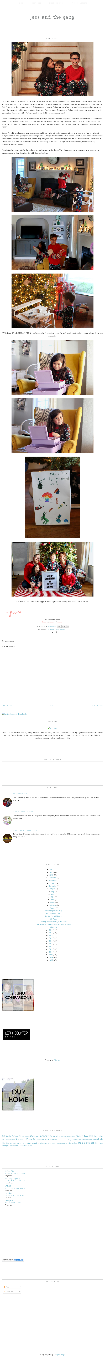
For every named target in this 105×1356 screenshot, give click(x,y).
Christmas (51, 629)
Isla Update (98, 1136)
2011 (50, 949)
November (52, 880)
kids (100, 1139)
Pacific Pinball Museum (53, 916)
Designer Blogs (59, 1354)
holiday (62, 629)
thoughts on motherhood (12, 1145)
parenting (36, 1142)
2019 (51, 875)
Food (86, 1135)
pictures (43, 1142)
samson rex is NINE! (15, 1195)
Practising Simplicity (12, 1178)
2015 (50, 938)
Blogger (57, 1060)
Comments (9, 1291)
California (6, 1135)
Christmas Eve (20, 794)
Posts (7, 1287)
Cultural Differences (68, 1136)
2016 (50, 935)
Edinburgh (79, 1136)
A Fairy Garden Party (23, 812)
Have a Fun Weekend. (15, 1173)
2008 (51, 957)
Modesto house (8, 1139)
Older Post (7, 705)
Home (20, 3)
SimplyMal (9, 1200)
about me (53, 1139)
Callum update (24, 1136)
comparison (82, 1139)
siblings (69, 1142)
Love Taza (8, 1193)
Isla (91, 1136)
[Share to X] (62, 626)
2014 (50, 941)
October (53, 883)
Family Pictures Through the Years (53, 921)
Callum (15, 1135)
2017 (50, 932)
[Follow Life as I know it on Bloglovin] (13, 1261)
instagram (52, 622)
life (3, 1142)
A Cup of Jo (9, 1171)
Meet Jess (36, 3)
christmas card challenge (64, 1140)
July (52, 891)
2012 (50, 946)
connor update (92, 1139)
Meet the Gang (56, 3)
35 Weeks (53, 919)
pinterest (60, 622)
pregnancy (52, 1142)
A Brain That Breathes (16, 1181)
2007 (51, 960)
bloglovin (45, 622)
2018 (50, 930)
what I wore (27, 1145)
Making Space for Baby (53, 910)
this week (99, 1142)
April (53, 899)
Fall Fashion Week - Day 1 (26, 830)
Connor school (55, 1136)
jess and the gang (52, 17)
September (52, 886)
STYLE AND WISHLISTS (15, 1188)
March (52, 902)
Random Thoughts (26, 1139)
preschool (61, 1142)
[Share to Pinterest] (67, 626)
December (52, 877)
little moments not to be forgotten (18, 1143)
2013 (50, 943)
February (52, 905)
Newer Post (97, 705)
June (52, 894)
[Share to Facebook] (65, 626)
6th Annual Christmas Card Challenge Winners (54, 924)
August (52, 888)
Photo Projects (79, 3)
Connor (44, 1136)
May (52, 897)
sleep (75, 1143)
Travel (46, 1139)
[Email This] (58, 626)
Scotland (40, 1139)
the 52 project (86, 1142)
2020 (51, 872)
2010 (50, 952)
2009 (50, 954)
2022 (51, 869)
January (52, 908)
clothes (75, 1139)
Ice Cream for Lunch (53, 913)
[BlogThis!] (60, 626)
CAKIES (8, 1186)
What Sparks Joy (13, 1203)
